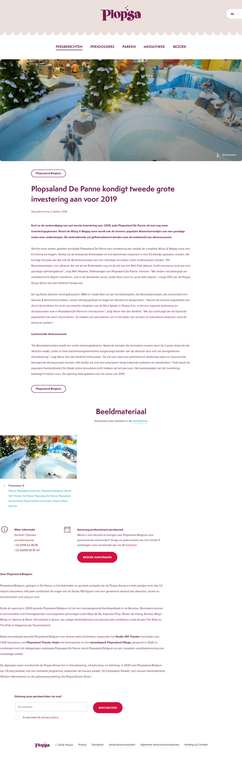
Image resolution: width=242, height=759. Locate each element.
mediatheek (140, 421)
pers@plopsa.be (24, 540)
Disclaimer (98, 744)
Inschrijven (108, 708)
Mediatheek (154, 46)
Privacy (82, 744)
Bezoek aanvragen (97, 557)
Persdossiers (102, 46)
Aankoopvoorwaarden (122, 744)
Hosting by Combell (196, 744)
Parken (129, 46)
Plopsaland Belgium (48, 173)
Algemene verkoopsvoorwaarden (159, 744)
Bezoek (179, 46)
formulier (131, 545)
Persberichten (69, 46)
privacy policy (49, 717)
